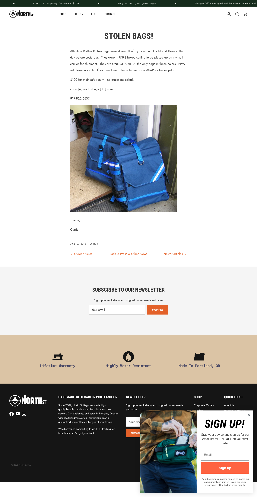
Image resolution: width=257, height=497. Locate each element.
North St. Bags (25, 464)
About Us (229, 405)
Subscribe (157, 310)
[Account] (228, 14)
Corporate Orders (204, 405)
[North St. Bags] (21, 14)
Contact (110, 14)
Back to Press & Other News (128, 254)
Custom (79, 14)
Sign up (225, 468)
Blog (94, 14)
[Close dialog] (249, 415)
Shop (63, 14)
